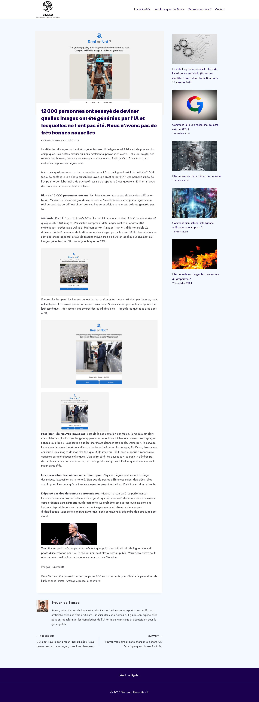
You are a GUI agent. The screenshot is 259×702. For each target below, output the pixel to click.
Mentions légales (129, 675)
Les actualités (142, 9)
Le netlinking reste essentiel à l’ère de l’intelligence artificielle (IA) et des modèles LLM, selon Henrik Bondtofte (195, 73)
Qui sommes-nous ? (200, 9)
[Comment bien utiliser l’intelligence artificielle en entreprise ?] (197, 203)
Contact (220, 9)
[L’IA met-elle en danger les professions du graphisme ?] (197, 254)
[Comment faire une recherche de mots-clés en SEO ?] (197, 105)
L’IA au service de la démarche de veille (196, 176)
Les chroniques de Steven (169, 9)
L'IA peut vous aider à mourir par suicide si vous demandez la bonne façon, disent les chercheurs (65, 641)
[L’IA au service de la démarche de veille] (197, 156)
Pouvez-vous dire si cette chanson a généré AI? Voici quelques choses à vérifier (133, 641)
